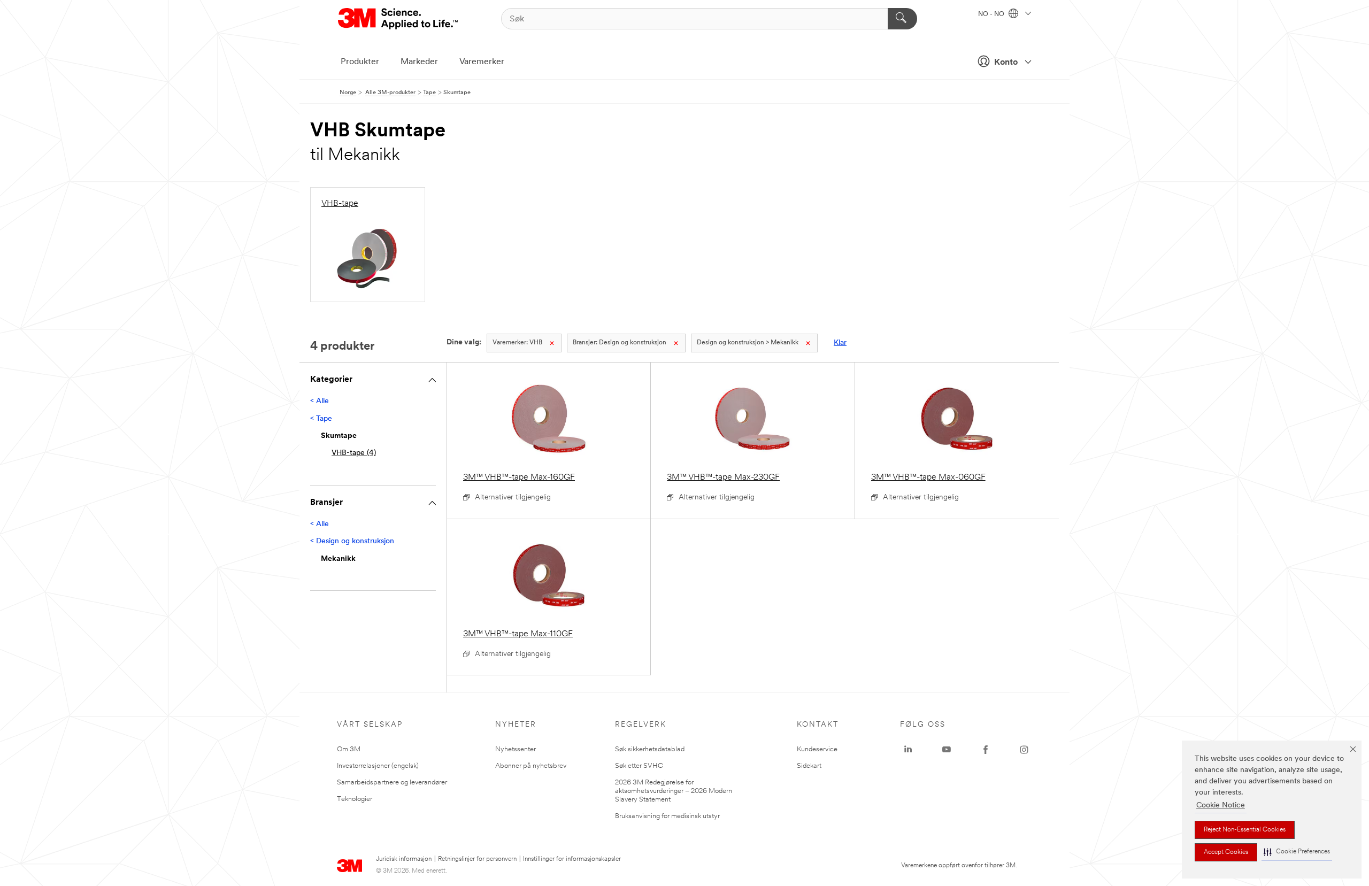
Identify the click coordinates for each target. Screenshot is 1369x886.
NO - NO (992, 14)
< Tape (321, 419)
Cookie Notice (1220, 806)
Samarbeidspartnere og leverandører (392, 782)
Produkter (360, 62)
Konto (1006, 62)
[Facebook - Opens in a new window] (986, 750)
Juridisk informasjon (404, 859)
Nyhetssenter (515, 749)
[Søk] (902, 18)
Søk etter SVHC (639, 765)
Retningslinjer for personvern (477, 859)
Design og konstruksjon (619, 343)
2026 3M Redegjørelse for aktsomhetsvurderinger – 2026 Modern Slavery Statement (673, 791)
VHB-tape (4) (354, 453)
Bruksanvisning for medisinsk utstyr (667, 816)
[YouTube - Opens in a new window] (947, 750)
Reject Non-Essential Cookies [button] (1245, 830)
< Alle (319, 401)
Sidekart (809, 765)
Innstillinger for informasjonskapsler (572, 859)
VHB (517, 343)
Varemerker (481, 62)
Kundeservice (817, 749)
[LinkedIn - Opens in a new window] (908, 750)
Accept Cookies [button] (1226, 852)
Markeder (419, 62)
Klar (840, 343)
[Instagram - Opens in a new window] (1024, 750)
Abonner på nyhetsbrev (530, 765)
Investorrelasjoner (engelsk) (378, 765)
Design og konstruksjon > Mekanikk (747, 343)
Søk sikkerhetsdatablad (649, 749)
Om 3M (348, 749)
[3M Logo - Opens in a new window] (398, 18)
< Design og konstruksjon (352, 541)
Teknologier (354, 799)
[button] (1297, 852)
